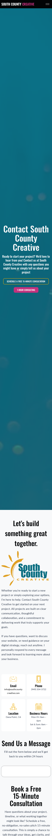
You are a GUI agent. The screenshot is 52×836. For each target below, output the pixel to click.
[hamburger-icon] (47, 4)
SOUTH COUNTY (17, 4)
